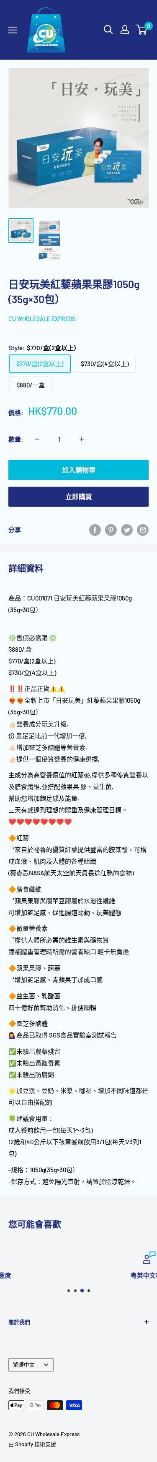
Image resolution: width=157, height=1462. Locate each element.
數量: (15, 439)
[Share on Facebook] (95, 529)
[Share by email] (143, 529)
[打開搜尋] (108, 29)
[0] (141, 30)
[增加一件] (81, 439)
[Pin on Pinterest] (111, 529)
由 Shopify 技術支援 (32, 1444)
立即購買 (78, 496)
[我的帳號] (125, 29)
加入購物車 (78, 470)
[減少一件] (37, 439)
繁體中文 (24, 1364)
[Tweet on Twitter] (127, 529)
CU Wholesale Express (41, 318)
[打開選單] (12, 30)
